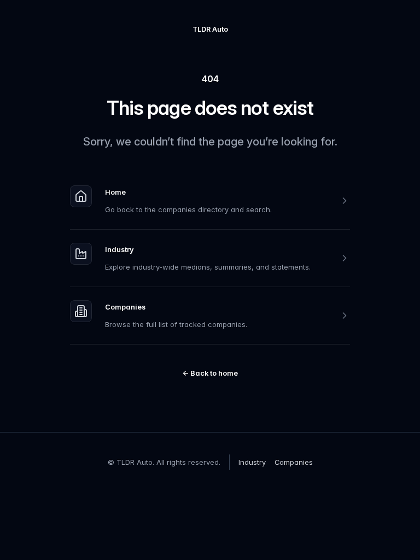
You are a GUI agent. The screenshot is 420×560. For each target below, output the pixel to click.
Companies (125, 306)
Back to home (210, 373)
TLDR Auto (210, 29)
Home (115, 192)
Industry (119, 249)
